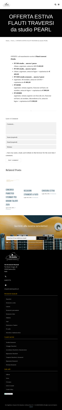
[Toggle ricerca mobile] (55, 4)
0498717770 (7, 280)
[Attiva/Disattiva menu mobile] (59, 4)
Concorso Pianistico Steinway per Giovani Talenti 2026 (13, 181)
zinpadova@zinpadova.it (11, 289)
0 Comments (35, 197)
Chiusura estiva (48, 190)
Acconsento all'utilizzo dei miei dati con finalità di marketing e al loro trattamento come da (31, 242)
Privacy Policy (51, 242)
